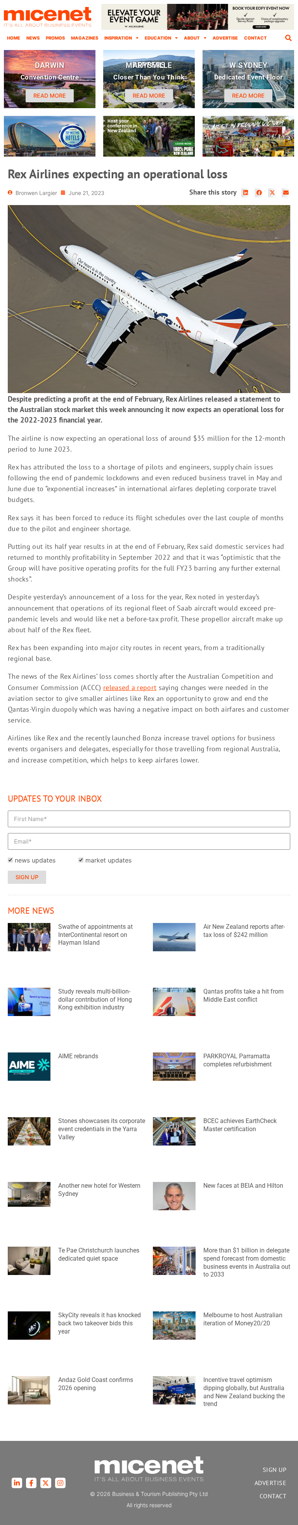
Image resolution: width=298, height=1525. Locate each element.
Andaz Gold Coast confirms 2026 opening (95, 1384)
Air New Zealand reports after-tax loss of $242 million (244, 930)
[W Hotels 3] (49, 154)
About (192, 38)
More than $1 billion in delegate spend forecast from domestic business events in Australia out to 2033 (246, 1262)
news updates (35, 860)
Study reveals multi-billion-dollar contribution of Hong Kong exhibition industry (95, 999)
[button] (288, 38)
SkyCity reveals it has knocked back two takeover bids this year (99, 1323)
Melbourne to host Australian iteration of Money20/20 (242, 1319)
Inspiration (118, 38)
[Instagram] (60, 1483)
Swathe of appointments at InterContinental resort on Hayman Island (95, 935)
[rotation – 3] (248, 154)
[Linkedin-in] (17, 1483)
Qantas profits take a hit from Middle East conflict (243, 995)
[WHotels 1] (197, 28)
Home (13, 38)
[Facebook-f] (31, 1483)
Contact (255, 38)
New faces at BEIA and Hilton (243, 1185)
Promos (55, 38)
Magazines (84, 38)
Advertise (225, 38)
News (33, 38)
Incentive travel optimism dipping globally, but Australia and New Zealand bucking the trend (244, 1392)
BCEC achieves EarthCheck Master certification (240, 1125)
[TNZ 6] (149, 154)
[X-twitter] (45, 1483)
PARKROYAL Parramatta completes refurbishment (237, 1060)
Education (158, 38)
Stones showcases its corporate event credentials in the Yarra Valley (101, 1129)
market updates (108, 860)
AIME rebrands (78, 1056)
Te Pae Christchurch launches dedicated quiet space (98, 1254)
